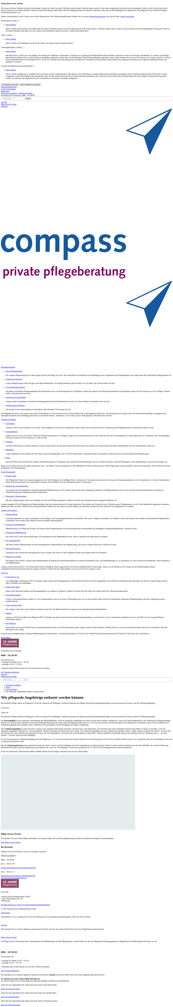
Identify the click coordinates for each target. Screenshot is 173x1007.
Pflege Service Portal (8, 104)
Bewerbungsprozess (13, 549)
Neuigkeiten (10, 424)
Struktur (9, 613)
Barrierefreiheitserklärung (40, 905)
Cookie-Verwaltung (126, 16)
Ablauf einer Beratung (14, 379)
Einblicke (9, 442)
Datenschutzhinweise (9, 87)
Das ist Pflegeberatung (14, 371)
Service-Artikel (11, 689)
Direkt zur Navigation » (10, 93)
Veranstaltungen (12, 432)
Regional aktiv (11, 476)
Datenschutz (5, 913)
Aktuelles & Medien (13, 685)
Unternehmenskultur (13, 595)
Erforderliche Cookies (9, 21)
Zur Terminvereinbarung (10, 672)
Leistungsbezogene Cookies (11, 47)
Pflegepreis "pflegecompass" (16, 496)
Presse (8, 458)
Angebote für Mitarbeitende (16, 533)
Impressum (5, 91)
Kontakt (4, 905)
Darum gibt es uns (12, 577)
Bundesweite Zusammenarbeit (17, 486)
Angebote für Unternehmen (16, 397)
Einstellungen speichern (10, 85)
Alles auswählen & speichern (30, 85)
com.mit (4, 102)
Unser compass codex (14, 605)
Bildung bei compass (13, 557)
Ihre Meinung (11, 623)
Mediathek (10, 450)
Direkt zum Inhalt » (26, 93)
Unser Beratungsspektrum (15, 387)
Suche (28, 98)
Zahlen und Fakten (13, 587)
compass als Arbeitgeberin (15, 525)
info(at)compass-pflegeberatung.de (14, 878)
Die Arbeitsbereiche (13, 541)
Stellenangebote (11, 514)
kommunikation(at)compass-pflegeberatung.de (18, 876)
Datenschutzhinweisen (97, 16)
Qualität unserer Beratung (15, 405)
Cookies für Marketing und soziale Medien (17, 66)
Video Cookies (6, 35)
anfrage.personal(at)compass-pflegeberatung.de (18, 868)
